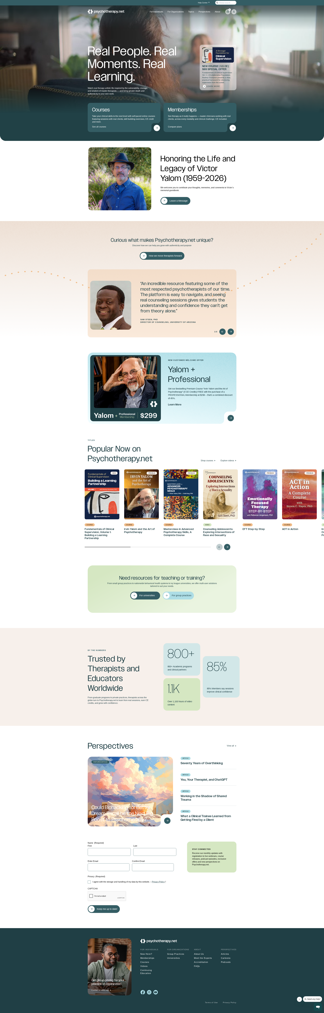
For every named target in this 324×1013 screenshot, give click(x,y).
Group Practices (175, 954)
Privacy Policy (158, 882)
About (217, 12)
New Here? (146, 954)
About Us (199, 954)
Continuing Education (146, 971)
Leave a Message (179, 201)
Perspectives (204, 12)
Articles (225, 954)
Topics (191, 12)
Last (135, 846)
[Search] (217, 3)
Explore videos (227, 460)
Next (231, 332)
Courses (144, 962)
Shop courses (207, 460)
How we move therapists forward (165, 256)
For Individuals (156, 12)
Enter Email (93, 861)
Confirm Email (138, 861)
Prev (222, 332)
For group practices (181, 595)
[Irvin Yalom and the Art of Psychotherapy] (231, 418)
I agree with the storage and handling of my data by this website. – (129, 882)
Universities (173, 958)
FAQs (197, 966)
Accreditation (201, 962)
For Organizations (176, 12)
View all (230, 746)
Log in (233, 11)
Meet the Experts (203, 958)
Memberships (147, 958)
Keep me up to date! (107, 909)
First (90, 846)
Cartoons (226, 958)
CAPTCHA (93, 889)
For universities (147, 595)
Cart (227, 10)
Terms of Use (211, 1002)
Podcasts (226, 962)
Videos (144, 966)
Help (203, 3)
